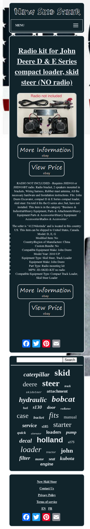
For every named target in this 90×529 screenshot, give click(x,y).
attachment (57, 391)
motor (39, 459)
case (22, 415)
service (29, 425)
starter (62, 424)
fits (54, 415)
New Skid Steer (47, 481)
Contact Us (47, 488)
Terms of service (46, 502)
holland (50, 440)
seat (52, 459)
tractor (51, 452)
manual (70, 417)
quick (21, 433)
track (67, 386)
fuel (25, 408)
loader (30, 449)
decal (25, 441)
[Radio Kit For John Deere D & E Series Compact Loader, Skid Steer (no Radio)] (46, 115)
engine (46, 464)
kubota (67, 458)
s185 (45, 426)
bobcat (63, 399)
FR (50, 508)
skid (62, 373)
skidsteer (34, 392)
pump (71, 432)
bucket (39, 417)
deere (30, 384)
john (67, 450)
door (51, 407)
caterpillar (37, 374)
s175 (71, 442)
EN (44, 508)
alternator (36, 433)
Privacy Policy (47, 495)
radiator (65, 408)
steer (51, 383)
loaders (53, 432)
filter (24, 458)
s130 (37, 407)
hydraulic (33, 400)
